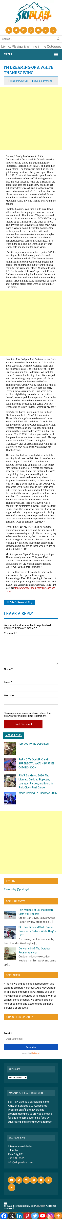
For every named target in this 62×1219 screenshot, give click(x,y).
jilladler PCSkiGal (19, 81)
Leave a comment (42, 81)
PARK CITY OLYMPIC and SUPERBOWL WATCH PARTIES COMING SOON (36, 763)
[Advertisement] (31, 118)
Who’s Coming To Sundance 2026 (38, 793)
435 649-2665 (16, 1158)
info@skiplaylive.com (20, 1162)
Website (9, 695)
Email (8, 682)
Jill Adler (40, 1205)
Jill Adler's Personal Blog (19, 602)
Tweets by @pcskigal (16, 889)
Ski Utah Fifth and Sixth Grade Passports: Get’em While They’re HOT (37, 931)
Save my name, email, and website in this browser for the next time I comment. (27, 714)
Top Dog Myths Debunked (34, 743)
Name (8, 669)
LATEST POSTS (13, 735)
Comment (10, 633)
